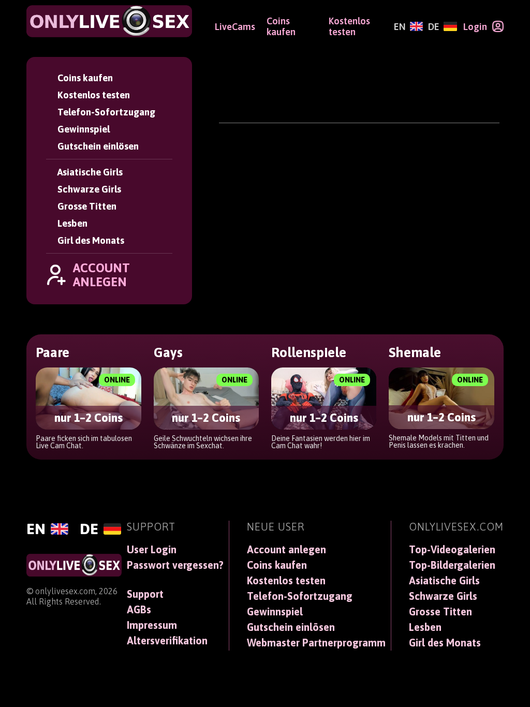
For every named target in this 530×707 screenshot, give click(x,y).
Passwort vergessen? (175, 565)
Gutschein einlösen (98, 146)
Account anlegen (286, 549)
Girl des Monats (90, 240)
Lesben (72, 223)
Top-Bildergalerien (452, 565)
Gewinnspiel (83, 129)
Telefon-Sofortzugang (106, 112)
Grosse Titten (86, 206)
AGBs (139, 609)
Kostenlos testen (93, 95)
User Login (151, 549)
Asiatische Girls (90, 172)
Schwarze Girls (89, 189)
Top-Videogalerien (452, 549)
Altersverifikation (167, 640)
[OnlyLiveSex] (109, 21)
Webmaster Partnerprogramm (316, 642)
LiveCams (235, 26)
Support (145, 594)
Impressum (152, 625)
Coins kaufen (85, 77)
